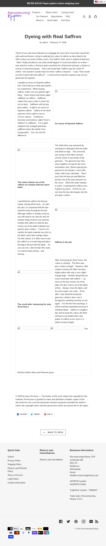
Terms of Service (15, 475)
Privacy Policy (14, 460)
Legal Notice (13, 479)
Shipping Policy (14, 464)
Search (11, 456)
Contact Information (16, 482)
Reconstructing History (89, 529)
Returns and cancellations (51, 459)
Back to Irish (55, 432)
